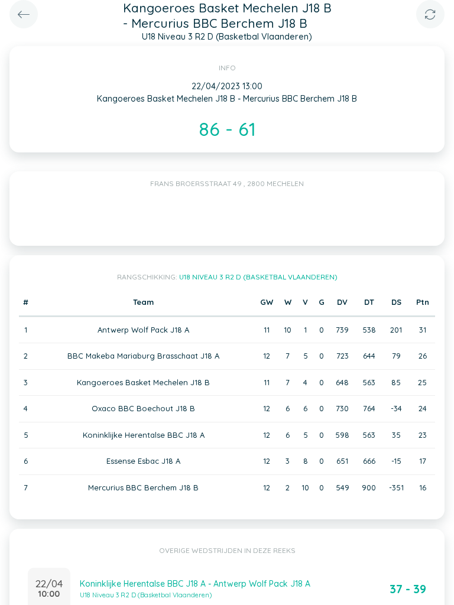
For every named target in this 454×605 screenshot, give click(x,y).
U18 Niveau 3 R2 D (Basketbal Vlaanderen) (258, 276)
